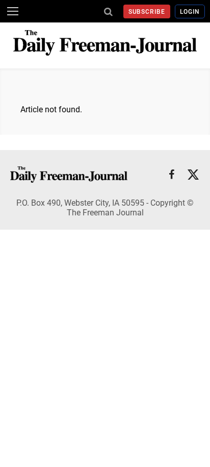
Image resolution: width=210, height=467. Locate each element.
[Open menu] (12, 11)
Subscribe (147, 11)
